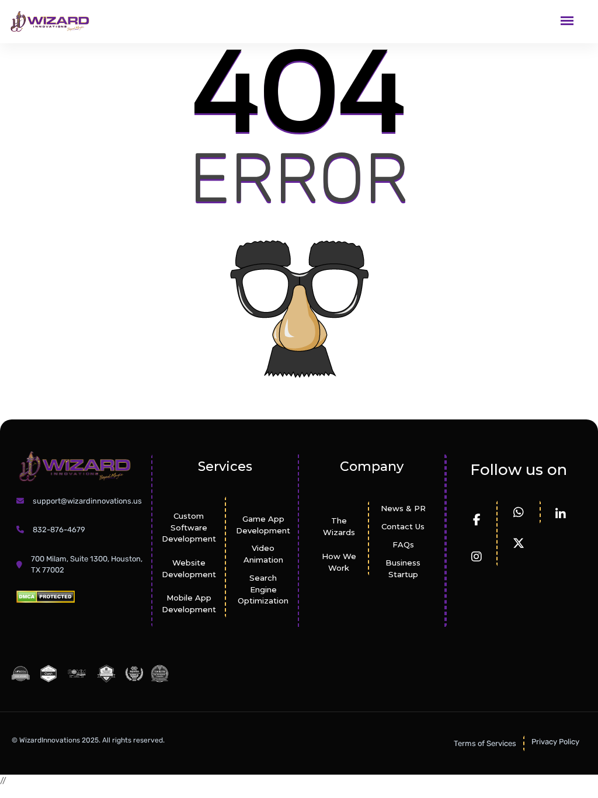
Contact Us (403, 526)
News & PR (403, 508)
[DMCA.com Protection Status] (45, 596)
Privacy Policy (555, 741)
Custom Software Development (189, 527)
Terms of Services (485, 743)
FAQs (403, 544)
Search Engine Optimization (263, 589)
